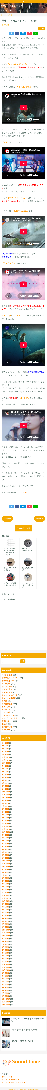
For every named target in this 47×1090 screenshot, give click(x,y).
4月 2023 (5, 849)
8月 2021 (5, 907)
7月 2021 (5, 910)
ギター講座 (6, 684)
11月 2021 (6, 898)
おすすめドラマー (9, 681)
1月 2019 (5, 996)
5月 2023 (5, 846)
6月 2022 (5, 878)
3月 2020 (5, 956)
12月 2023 (6, 826)
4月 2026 (5, 746)
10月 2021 (6, 901)
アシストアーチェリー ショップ (14, 1082)
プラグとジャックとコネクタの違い (25, 1030)
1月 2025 (5, 789)
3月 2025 (5, 783)
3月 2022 (5, 887)
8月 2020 (5, 941)
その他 (41, 28)
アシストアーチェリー (10, 1080)
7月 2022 (5, 875)
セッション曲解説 (9, 698)
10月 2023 (6, 832)
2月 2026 (5, 751)
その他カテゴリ (23, 528)
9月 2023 (5, 835)
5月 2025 (5, 777)
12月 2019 (6, 964)
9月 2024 (5, 800)
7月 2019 (5, 979)
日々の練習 (6, 730)
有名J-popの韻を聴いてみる (22, 1041)
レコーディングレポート (11, 718)
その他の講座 (7, 704)
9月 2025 (5, 766)
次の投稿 (7, 519)
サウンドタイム (8, 1077)
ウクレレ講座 (7, 675)
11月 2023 (6, 829)
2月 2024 (5, 821)
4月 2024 (5, 815)
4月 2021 (5, 918)
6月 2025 (5, 774)
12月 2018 (6, 999)
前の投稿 (39, 519)
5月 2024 (5, 812)
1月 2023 (5, 858)
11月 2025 (6, 760)
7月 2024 (5, 806)
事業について (7, 727)
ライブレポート (8, 715)
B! (23, 33)
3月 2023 (5, 852)
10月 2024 (6, 797)
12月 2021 (6, 895)
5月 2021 (5, 915)
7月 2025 (5, 772)
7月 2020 (5, 944)
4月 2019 (5, 987)
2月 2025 (5, 786)
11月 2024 (6, 795)
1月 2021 (5, 927)
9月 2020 (5, 939)
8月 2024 (5, 803)
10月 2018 (6, 1005)
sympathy (23, 492)
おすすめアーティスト (10, 678)
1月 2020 (5, 962)
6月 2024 (5, 809)
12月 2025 (6, 757)
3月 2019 (5, 990)
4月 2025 (5, 780)
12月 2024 (6, 792)
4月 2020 (5, 953)
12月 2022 (6, 861)
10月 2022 (6, 867)
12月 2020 (6, 930)
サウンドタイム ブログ (11, 6)
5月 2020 (5, 950)
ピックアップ (7, 709)
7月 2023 (5, 841)
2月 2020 (5, 959)
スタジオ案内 (7, 689)
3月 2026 (5, 749)
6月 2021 (5, 913)
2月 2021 (5, 924)
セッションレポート (10, 695)
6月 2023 (5, 844)
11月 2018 (6, 1002)
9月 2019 (5, 973)
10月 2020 (6, 936)
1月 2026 (5, 754)
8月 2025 (5, 769)
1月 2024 (5, 823)
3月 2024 (5, 818)
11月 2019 (6, 967)
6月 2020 (5, 947)
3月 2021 (5, 921)
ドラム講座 (6, 707)
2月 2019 (5, 993)
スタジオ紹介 (7, 692)
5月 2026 (5, 743)
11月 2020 (6, 933)
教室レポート (7, 721)
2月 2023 (5, 855)
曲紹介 (4, 724)
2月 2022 (5, 890)
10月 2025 (6, 763)
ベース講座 (6, 712)
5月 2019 (5, 985)
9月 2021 (5, 904)
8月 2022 (5, 872)
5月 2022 (5, 881)
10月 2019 (6, 970)
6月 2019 (5, 982)
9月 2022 (5, 869)
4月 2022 (5, 884)
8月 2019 (5, 976)
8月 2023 (5, 838)
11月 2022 (6, 864)
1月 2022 (5, 892)
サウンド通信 (7, 686)
